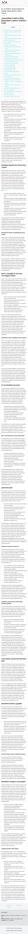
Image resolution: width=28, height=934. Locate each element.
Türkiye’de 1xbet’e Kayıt (10, 66)
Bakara (6, 73)
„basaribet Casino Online (10, 68)
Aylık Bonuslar (8, 43)
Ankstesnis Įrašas (9, 906)
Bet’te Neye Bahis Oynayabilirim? (12, 71)
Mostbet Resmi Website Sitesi (11, 58)
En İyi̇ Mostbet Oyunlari (10, 40)
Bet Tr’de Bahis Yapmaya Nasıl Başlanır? (13, 91)
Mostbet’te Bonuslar (9, 94)
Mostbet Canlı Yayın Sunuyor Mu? (12, 96)
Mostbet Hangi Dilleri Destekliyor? (12, 78)
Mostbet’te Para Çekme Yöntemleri (13, 79)
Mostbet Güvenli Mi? (9, 89)
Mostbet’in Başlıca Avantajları (11, 56)
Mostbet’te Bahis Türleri (10, 70)
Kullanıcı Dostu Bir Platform (11, 45)
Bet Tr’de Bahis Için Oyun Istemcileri (13, 41)
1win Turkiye (3, 15)
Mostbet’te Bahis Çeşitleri (10, 51)
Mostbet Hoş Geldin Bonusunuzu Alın (13, 88)
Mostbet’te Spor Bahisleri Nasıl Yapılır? (13, 38)
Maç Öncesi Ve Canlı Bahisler (11, 63)
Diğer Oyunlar (8, 76)
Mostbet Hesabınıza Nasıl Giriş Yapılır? (13, 30)
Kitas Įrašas (19, 905)
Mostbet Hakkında (9, 93)
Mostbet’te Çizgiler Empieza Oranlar (13, 75)
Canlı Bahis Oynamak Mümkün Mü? (12, 50)
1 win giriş (6, 190)
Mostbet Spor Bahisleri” (10, 65)
